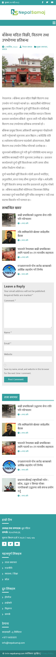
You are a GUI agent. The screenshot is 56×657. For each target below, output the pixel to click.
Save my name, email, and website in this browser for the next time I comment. (26, 371)
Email (7, 344)
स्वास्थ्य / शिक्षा (11, 574)
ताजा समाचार (11, 562)
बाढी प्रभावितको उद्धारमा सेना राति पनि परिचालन (35, 217)
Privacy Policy (47, 653)
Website (8, 354)
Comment (10, 301)
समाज (4, 49)
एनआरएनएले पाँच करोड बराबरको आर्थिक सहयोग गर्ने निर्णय (34, 268)
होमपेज (8, 597)
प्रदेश (7, 579)
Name (8, 333)
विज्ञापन (8, 609)
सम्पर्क (7, 614)
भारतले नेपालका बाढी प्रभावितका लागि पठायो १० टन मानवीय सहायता (35, 251)
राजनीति (8, 568)
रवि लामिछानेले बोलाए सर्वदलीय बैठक (33, 234)
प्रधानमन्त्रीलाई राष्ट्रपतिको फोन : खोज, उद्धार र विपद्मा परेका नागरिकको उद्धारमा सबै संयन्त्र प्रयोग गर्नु (35, 486)
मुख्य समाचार (42, 47)
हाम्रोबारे (8, 603)
